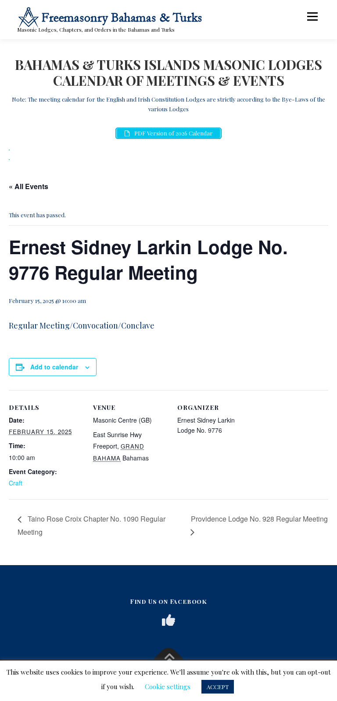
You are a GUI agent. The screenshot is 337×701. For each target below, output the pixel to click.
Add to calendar (54, 366)
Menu (312, 16)
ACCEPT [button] (218, 686)
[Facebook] (168, 620)
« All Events (28, 186)
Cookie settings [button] (167, 686)
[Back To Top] (168, 659)
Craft (15, 482)
